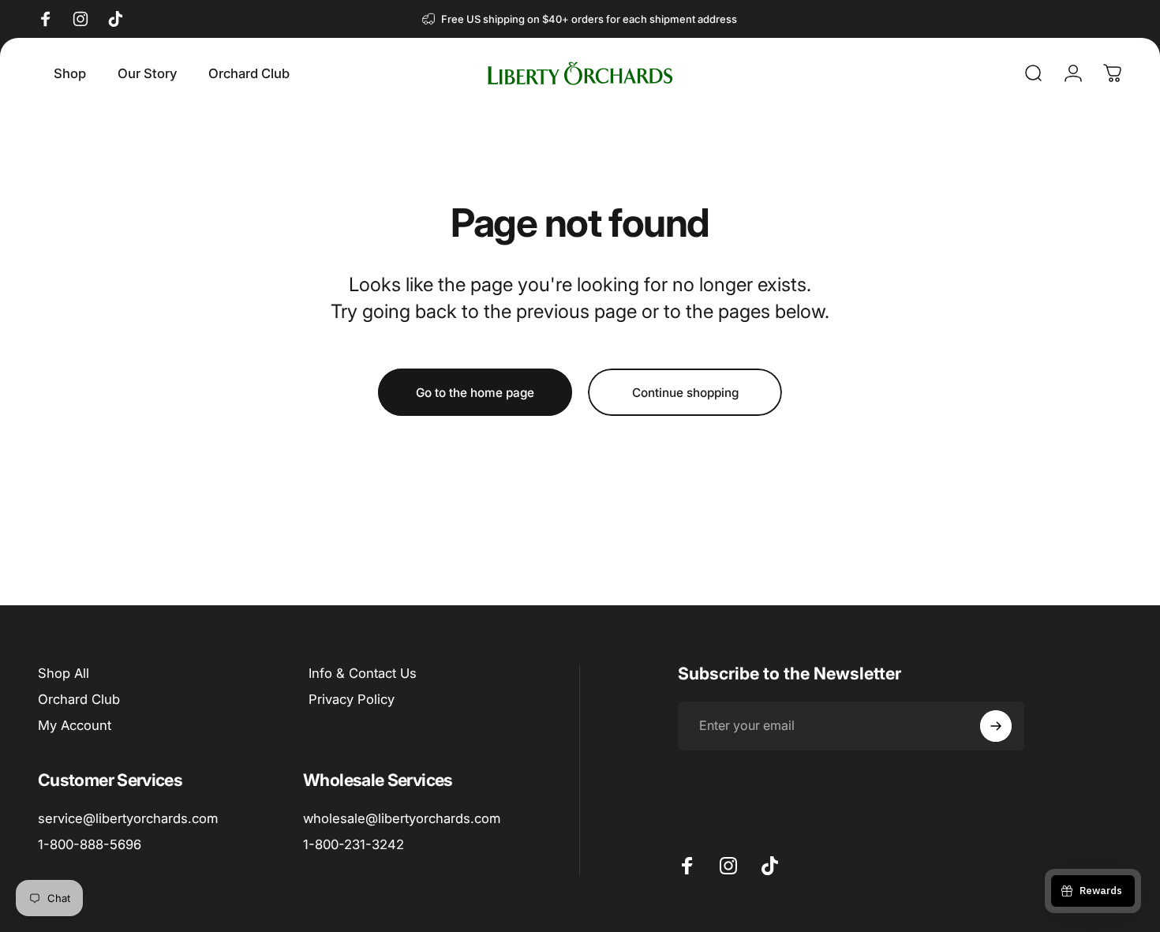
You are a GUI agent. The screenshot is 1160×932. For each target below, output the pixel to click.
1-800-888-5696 (89, 844)
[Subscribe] (996, 726)
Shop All (63, 673)
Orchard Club (79, 699)
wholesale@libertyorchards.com (401, 818)
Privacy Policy (352, 699)
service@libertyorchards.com (128, 818)
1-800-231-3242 (353, 844)
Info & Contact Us (363, 673)
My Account (74, 725)
